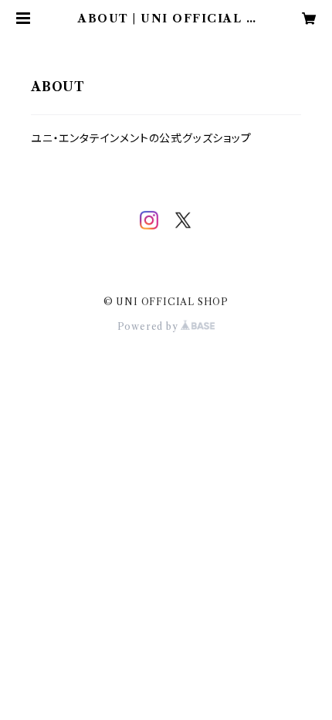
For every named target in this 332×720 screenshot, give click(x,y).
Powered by (149, 326)
